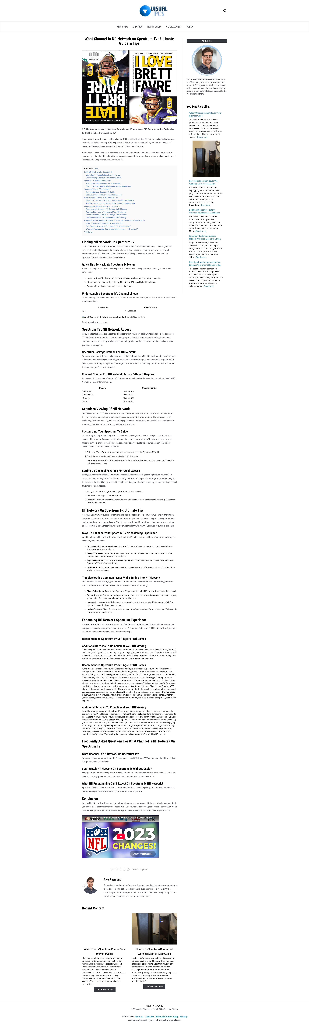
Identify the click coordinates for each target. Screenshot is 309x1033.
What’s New (122, 26)
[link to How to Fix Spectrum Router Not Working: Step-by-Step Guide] (154, 929)
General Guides (174, 26)
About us (139, 1016)
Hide (96, 169)
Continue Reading (104, 989)
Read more (202, 137)
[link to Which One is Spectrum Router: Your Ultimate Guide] (104, 929)
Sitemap (184, 1016)
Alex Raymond (112, 879)
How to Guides (154, 26)
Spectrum (138, 26)
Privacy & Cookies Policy (167, 1016)
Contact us (149, 1016)
